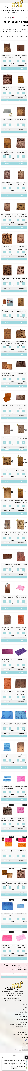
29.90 (12, 413)
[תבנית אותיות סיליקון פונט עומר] (20, 784)
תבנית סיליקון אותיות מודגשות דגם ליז (21, 88)
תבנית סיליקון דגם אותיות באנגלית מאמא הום (21, 851)
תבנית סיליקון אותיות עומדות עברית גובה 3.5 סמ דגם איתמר (20, 883)
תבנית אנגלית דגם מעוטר (21, 914)
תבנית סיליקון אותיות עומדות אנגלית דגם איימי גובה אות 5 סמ (7, 248)
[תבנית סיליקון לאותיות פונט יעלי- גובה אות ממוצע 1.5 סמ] (20, 308)
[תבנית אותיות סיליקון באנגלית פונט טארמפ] (20, 594)
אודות (26, 1008)
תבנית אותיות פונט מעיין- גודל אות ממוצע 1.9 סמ (21, 469)
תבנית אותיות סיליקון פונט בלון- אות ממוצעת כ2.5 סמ (7, 597)
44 (26, 953)
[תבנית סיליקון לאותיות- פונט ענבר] (7, 689)
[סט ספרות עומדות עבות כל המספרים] (7, 530)
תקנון (25, 1006)
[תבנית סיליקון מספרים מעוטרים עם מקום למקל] (7, 784)
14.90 (25, 572)
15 (26, 858)
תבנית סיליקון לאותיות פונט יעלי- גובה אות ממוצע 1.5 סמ (20, 311)
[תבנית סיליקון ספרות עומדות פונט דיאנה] (7, 181)
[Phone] (3, 18)
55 (13, 63)
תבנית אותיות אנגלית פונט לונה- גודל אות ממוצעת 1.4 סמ (20, 502)
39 (26, 63)
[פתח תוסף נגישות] (26, 1057)
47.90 (12, 222)
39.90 (25, 318)
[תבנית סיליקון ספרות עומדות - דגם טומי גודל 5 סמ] (20, 212)
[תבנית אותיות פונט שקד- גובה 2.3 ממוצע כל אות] (7, 308)
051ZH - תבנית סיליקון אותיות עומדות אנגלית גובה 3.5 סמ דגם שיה (7, 820)
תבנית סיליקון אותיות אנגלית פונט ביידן (21, 819)
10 (13, 127)
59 (13, 890)
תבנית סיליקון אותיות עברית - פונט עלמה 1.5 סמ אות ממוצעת (7, 343)
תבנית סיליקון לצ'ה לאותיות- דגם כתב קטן (7, 724)
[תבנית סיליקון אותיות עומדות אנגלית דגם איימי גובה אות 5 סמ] (7, 244)
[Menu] (27, 18)
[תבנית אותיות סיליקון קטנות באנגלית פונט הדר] (7, 562)
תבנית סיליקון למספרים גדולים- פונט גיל (7, 660)
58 (13, 477)
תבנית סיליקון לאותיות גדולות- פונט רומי (20, 755)
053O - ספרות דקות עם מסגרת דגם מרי (20, 120)
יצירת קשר (24, 1009)
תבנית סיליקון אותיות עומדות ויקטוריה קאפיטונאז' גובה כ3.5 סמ (21, 248)
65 (13, 540)
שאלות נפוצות (23, 1016)
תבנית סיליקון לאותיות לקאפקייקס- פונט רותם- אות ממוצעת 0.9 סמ (7, 947)
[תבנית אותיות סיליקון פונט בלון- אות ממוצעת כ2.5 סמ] (7, 594)
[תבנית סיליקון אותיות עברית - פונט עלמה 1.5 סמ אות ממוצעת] (7, 340)
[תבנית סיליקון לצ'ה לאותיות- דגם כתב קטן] (7, 721)
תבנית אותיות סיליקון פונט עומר (20, 787)
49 (26, 159)
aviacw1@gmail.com (17, 1026)
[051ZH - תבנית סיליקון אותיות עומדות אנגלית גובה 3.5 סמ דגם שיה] (7, 816)
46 (13, 318)
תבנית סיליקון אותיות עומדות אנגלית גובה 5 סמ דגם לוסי (21, 343)
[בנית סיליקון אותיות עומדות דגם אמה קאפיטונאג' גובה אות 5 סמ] (20, 276)
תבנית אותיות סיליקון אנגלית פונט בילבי (21, 628)
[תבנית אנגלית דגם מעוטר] (20, 912)
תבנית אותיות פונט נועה (7, 437)
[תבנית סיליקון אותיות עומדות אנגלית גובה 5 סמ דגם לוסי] (20, 340)
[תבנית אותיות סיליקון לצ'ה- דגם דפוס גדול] (7, 912)
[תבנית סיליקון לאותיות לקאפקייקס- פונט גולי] (20, 943)
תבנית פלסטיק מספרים (7, 119)
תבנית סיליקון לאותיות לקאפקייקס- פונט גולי (20, 946)
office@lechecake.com (14, 1024)
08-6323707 (22, 1023)
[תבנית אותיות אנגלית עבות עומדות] (20, 562)
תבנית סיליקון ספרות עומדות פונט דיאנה (7, 183)
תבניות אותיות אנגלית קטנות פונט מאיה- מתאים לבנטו (21, 407)
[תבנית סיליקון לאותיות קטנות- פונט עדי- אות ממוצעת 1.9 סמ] (20, 689)
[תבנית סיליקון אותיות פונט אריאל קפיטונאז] (7, 212)
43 (26, 635)
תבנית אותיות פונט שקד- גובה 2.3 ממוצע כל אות (7, 311)
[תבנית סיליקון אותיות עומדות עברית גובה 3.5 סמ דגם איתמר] (20, 880)
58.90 (25, 127)
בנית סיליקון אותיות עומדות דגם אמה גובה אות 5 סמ (7, 279)
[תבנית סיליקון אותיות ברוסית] (7, 753)
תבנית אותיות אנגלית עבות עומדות (20, 565)
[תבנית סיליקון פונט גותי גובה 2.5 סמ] (20, 181)
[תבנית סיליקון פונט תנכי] (20, 368)
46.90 (25, 381)
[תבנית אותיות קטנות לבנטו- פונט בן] (20, 53)
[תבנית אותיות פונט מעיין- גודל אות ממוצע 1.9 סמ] (20, 467)
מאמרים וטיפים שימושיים (21, 1014)
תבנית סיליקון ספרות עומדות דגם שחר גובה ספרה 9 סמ (7, 883)
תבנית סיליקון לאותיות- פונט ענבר (7, 692)
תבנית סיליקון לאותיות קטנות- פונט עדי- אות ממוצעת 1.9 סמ (20, 693)
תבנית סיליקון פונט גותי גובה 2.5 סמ (20, 183)
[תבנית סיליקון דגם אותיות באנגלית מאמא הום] (20, 848)
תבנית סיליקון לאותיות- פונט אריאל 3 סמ (7, 628)
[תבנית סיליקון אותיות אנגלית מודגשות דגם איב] (7, 53)
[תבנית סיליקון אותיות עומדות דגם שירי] (7, 85)
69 (13, 381)
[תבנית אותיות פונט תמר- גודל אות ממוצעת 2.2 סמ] (20, 435)
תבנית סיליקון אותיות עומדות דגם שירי (7, 88)
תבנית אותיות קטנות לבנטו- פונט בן (20, 56)
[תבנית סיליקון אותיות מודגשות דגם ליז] (20, 85)
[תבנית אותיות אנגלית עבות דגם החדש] (20, 530)
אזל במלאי (25, 805)
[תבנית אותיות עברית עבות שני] (7, 467)
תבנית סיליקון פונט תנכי (21, 373)
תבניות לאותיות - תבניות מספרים (16, 23)
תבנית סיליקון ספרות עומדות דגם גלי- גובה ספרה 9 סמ (7, 375)
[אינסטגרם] (10, 18)
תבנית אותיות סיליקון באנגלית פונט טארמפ (21, 597)
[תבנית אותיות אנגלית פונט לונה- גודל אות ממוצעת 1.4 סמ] (20, 498)
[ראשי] (14, 4)
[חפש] (1, 18)
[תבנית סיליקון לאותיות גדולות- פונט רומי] (20, 753)
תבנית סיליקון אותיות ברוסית (7, 755)
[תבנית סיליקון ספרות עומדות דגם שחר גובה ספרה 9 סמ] (7, 880)
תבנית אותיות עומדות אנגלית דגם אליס (21, 152)
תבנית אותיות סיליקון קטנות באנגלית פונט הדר (7, 565)
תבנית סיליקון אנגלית (21, 659)
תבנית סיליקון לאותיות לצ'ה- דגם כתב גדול (20, 724)
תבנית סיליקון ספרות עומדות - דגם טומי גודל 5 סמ (21, 216)
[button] (20, 68)
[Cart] (12, 18)
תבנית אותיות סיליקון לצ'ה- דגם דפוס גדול (7, 914)
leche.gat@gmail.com (17, 1028)
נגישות (25, 1011)
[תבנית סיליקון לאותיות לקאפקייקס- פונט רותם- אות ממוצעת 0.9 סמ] (7, 943)
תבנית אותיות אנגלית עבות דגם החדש (20, 533)
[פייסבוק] (8, 18)
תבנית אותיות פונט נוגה (7, 405)
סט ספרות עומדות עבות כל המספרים (7, 533)
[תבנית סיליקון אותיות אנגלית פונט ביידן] (20, 816)
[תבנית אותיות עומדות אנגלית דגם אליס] (20, 149)
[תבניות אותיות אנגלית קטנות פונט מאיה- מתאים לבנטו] (20, 403)
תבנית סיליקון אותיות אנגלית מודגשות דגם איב (7, 56)
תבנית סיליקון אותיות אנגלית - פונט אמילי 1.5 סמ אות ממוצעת (7, 152)
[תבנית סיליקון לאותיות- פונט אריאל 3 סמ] (7, 626)
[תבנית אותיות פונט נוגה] (7, 403)
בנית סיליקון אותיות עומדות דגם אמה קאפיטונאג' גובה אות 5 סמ (20, 279)
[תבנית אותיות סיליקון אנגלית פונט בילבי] (20, 626)
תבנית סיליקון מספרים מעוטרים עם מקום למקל (7, 787)
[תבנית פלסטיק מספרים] (7, 117)
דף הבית (25, 1004)
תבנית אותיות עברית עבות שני (7, 469)
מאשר (14, 1068)
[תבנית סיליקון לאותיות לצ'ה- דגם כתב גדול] (20, 721)
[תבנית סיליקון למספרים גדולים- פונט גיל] (7, 657)
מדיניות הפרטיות (15, 969)
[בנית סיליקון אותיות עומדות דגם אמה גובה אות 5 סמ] (7, 276)
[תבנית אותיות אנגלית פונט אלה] (7, 498)
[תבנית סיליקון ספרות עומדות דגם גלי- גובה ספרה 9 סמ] (7, 371)
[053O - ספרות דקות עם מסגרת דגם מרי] (20, 117)
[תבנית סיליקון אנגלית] (20, 657)
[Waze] (6, 18)
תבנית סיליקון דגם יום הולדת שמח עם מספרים (7, 851)
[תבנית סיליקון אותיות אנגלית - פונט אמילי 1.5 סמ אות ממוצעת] (7, 149)
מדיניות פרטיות (23, 1013)
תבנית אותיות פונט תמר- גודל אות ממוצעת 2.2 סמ (21, 438)
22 (13, 572)
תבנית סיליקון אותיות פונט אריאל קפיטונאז (7, 215)
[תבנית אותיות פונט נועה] (7, 435)
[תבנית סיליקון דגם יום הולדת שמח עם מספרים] (7, 848)
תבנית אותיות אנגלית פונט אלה (7, 501)
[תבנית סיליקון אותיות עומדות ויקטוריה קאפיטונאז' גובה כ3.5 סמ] (20, 244)
